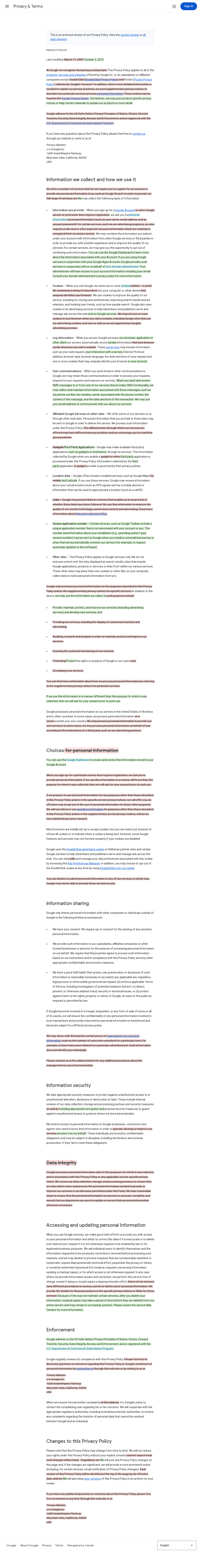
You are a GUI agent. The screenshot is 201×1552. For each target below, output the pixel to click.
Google (11, 1545)
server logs (112, 347)
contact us (138, 133)
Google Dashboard (78, 759)
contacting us (85, 1368)
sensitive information (90, 809)
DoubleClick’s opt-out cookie (117, 868)
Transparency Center (80, 1545)
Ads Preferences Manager (84, 863)
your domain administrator (122, 266)
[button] (7, 6)
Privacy (47, 1545)
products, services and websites (66, 74)
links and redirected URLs (91, 513)
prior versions (92, 1478)
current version (130, 34)
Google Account (125, 210)
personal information (110, 93)
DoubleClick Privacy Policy (101, 79)
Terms (59, 1545)
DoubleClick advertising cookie (85, 849)
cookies (125, 285)
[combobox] (176, 1545)
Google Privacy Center (75, 98)
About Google (29, 1545)
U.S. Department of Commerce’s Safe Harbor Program (79, 123)
